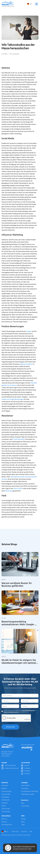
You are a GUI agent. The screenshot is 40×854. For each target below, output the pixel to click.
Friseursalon (5, 797)
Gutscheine (24, 788)
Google (28, 331)
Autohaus (5, 803)
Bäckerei (4, 788)
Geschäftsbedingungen (28, 710)
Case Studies (25, 806)
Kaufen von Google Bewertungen (12, 399)
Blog (22, 803)
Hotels (4, 806)
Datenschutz (15, 831)
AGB (30, 831)
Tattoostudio (6, 811)
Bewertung (9, 491)
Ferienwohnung (6, 791)
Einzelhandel (5, 800)
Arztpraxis (5, 785)
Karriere (4, 822)
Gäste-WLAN (18, 488)
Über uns (4, 819)
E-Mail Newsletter (18, 439)
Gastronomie (6, 808)
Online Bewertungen (27, 794)
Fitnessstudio (6, 794)
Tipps (23, 824)
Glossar (23, 819)
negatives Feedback (26, 364)
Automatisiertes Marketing (29, 791)
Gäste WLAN (25, 785)
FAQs (23, 822)
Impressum (24, 831)
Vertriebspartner (7, 824)
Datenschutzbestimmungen (11, 712)
